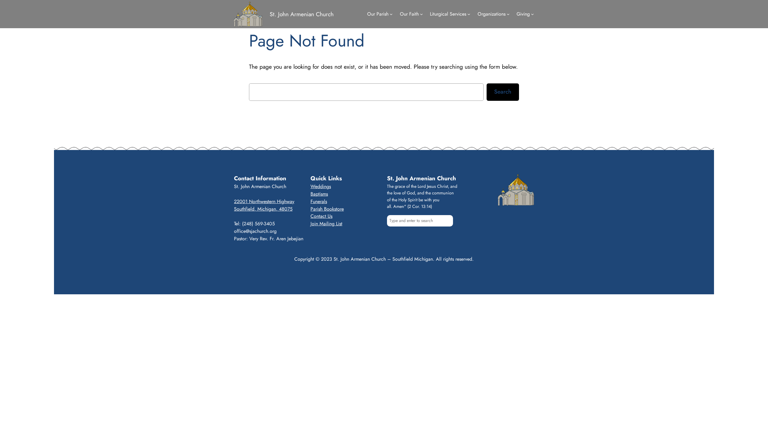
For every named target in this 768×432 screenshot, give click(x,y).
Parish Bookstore (327, 209)
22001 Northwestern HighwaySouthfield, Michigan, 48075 (264, 205)
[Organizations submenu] (508, 14)
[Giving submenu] (532, 14)
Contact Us (321, 216)
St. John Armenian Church (302, 14)
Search (502, 91)
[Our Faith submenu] (421, 14)
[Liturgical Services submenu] (468, 14)
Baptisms (319, 193)
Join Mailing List (326, 223)
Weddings (320, 186)
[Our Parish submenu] (391, 14)
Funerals (318, 201)
